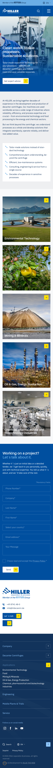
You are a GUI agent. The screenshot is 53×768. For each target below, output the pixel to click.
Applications (9, 665)
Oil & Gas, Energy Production (16, 680)
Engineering (8, 694)
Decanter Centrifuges (13, 655)
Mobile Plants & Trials (13, 703)
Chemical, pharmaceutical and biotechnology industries (23, 685)
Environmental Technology (15, 670)
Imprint (5, 750)
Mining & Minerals (11, 676)
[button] (4, 763)
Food (5, 673)
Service (6, 713)
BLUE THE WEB (29, 763)
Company (7, 646)
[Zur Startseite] (16, 593)
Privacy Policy (39, 561)
